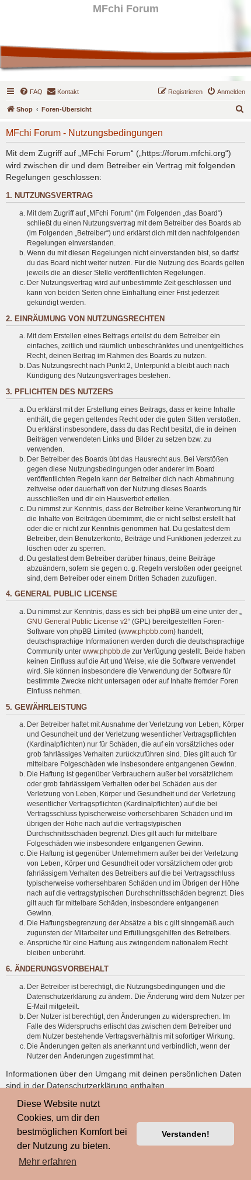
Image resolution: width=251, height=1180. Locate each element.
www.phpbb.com (147, 631)
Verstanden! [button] (186, 1134)
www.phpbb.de (106, 651)
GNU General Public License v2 (77, 621)
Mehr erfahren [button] (47, 1162)
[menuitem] (31, 92)
